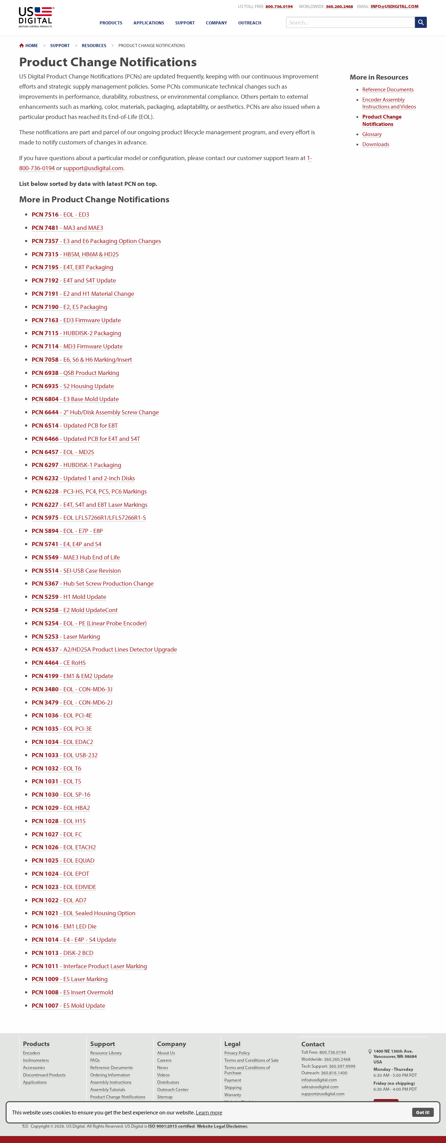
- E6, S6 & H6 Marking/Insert (82, 359)
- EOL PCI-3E (62, 728)
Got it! (423, 1112)
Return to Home (35, 17)
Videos (163, 1074)
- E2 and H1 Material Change (83, 293)
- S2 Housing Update (73, 386)
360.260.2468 (339, 6)
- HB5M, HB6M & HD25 (75, 254)
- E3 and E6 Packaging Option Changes (96, 241)
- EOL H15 (59, 821)
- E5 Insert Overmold (72, 992)
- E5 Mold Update (68, 1005)
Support (185, 22)
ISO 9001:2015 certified (171, 1126)
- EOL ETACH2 (64, 847)
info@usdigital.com (394, 6)
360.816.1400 (334, 1072)
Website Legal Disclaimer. (222, 1126)
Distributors (168, 1082)
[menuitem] (111, 23)
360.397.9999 (342, 1066)
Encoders (31, 1052)
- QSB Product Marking (75, 373)
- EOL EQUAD (63, 860)
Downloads (375, 144)
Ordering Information (110, 1074)
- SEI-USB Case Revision (76, 570)
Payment (232, 1080)
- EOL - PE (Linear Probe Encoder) (89, 623)
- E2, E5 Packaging (69, 307)
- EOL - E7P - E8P (67, 531)
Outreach (249, 22)
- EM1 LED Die (64, 926)
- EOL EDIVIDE (64, 887)
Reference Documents (388, 89)
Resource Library (106, 1052)
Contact (313, 1044)
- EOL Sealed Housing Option (84, 913)
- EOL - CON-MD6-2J (72, 702)
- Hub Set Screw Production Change (93, 583)
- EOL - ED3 (60, 214)
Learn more (209, 1112)
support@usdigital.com (93, 168)
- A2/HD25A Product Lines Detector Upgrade (104, 649)
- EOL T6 (56, 768)
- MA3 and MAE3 (67, 228)
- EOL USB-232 (65, 755)
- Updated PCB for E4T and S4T (86, 439)
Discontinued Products (44, 1074)
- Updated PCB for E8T (75, 425)
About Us (166, 1052)
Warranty (232, 1094)
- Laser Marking (66, 636)
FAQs (95, 1060)
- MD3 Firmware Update (77, 346)
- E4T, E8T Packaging (72, 267)
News (162, 1067)
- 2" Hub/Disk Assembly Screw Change (95, 412)
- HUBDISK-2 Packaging (76, 333)
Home (31, 45)
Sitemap (165, 1096)
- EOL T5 (56, 781)
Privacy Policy (237, 1052)
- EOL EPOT (60, 874)
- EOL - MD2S (63, 452)
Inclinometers (36, 1060)
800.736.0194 (279, 6)
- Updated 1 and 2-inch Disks (83, 478)
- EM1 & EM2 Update (72, 676)
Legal (232, 1044)
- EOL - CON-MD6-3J (72, 689)
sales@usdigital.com (320, 1086)
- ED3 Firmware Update (76, 320)
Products (111, 22)
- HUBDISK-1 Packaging (76, 465)
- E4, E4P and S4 (66, 544)
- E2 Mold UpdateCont (75, 610)
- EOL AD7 (59, 900)
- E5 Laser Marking (70, 979)
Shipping (232, 1087)
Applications (148, 22)
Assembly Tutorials (107, 1089)
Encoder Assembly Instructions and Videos (389, 103)
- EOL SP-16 (61, 794)
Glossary (372, 133)
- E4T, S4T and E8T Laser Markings (89, 505)
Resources (94, 45)
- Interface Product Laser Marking (89, 966)
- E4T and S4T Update (74, 280)
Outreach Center (173, 1089)
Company (216, 22)
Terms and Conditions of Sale (251, 1060)
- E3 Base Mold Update (75, 399)
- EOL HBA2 (61, 808)
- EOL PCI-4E (62, 715)
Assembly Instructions (110, 1082)
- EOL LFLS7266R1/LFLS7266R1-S (89, 517)
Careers (164, 1060)
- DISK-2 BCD (62, 953)
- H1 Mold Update (69, 597)
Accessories (34, 1067)
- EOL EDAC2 (62, 742)
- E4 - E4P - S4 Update (74, 939)
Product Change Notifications (381, 120)
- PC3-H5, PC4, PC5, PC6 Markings (89, 491)
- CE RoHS (59, 663)
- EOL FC (57, 834)
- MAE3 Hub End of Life (76, 557)
